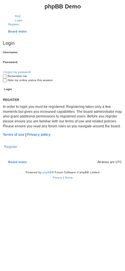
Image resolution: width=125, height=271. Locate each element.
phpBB (47, 172)
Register (10, 147)
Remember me (17, 76)
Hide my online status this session (30, 80)
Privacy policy (39, 135)
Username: (10, 52)
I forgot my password (17, 72)
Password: (10, 62)
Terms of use (13, 135)
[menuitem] (15, 16)
